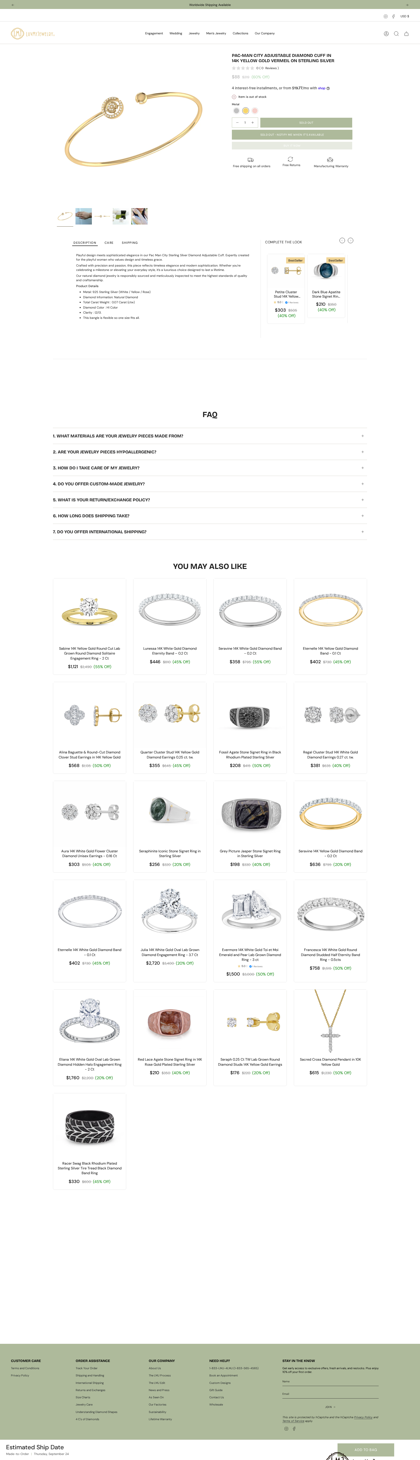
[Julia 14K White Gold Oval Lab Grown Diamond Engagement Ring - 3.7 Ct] (169, 913)
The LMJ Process (160, 1375)
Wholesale (216, 1404)
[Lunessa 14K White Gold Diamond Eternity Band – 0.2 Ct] (169, 611)
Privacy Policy (20, 1375)
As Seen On (156, 1397)
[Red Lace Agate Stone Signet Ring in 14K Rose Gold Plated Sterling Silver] (169, 1022)
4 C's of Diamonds (87, 1419)
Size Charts (83, 1397)
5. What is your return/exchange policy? (101, 499)
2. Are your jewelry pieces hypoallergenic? (104, 451)
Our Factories (157, 1404)
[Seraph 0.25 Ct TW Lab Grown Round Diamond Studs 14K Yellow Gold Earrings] (250, 1022)
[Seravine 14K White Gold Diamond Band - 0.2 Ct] (250, 611)
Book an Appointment (223, 1375)
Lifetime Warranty (160, 1419)
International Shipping (90, 1383)
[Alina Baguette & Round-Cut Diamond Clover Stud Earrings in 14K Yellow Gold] (89, 715)
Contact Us (216, 1397)
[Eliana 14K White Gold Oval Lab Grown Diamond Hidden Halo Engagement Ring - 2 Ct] (89, 1022)
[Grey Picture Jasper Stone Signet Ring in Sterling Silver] (250, 814)
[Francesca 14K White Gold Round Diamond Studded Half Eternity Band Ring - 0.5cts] (330, 913)
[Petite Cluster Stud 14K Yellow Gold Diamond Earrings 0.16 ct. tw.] (286, 271)
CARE (109, 243)
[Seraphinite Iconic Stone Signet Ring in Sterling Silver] (169, 814)
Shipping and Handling (90, 1375)
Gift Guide (215, 1390)
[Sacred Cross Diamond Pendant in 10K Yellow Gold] (330, 1022)
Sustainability (157, 1412)
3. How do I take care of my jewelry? (96, 467)
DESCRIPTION (85, 243)
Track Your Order (87, 1368)
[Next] (407, 5)
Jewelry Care (84, 1404)
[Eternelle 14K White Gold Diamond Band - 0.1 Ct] (89, 913)
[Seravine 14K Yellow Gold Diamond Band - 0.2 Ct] (330, 814)
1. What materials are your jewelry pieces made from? (118, 436)
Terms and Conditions (25, 1368)
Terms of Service (293, 1421)
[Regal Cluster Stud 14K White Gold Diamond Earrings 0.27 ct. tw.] (330, 715)
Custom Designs (220, 1383)
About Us (155, 1368)
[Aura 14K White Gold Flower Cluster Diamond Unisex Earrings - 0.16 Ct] (89, 814)
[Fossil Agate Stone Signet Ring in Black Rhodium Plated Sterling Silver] (250, 715)
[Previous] (13, 5)
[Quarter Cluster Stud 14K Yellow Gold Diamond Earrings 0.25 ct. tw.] (169, 715)
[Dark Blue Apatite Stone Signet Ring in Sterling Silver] (326, 271)
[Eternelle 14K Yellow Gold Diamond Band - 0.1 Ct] (330, 611)
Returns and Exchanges (90, 1390)
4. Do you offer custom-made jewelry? (99, 483)
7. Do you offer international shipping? (99, 531)
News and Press (159, 1390)
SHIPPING (130, 243)
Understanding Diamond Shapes (96, 1412)
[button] (154, 33)
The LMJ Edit (157, 1383)
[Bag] (406, 33)
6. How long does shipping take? (91, 515)
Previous (56, 129)
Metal (235, 104)
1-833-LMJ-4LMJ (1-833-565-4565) (234, 1368)
